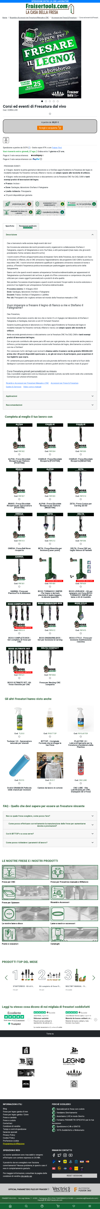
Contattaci (7, 1123)
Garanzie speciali (10, 1132)
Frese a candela (9, 1117)
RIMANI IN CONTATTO (62, 1150)
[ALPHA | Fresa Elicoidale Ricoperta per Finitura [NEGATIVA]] (50, 480)
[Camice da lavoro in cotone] (50, 764)
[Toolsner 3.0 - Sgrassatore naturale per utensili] (19, 718)
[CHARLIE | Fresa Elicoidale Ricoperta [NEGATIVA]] (81, 436)
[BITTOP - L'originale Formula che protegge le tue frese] (50, 718)
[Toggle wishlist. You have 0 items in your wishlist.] (74, 1206)
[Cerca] (26, 1206)
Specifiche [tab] (9, 226)
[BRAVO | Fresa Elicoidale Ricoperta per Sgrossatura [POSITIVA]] (19, 480)
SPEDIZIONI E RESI (11, 1150)
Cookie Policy (9, 1138)
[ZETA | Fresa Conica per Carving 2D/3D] (81, 480)
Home (4, 18)
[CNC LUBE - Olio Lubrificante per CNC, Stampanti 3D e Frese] (81, 764)
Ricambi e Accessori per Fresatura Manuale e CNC (29, 18)
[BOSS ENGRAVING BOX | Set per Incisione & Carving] (50, 614)
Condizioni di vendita (11, 1126)
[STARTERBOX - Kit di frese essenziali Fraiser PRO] (27, 974)
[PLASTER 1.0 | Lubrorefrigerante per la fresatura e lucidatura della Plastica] (81, 718)
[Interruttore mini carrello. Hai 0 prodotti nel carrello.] (58, 1206)
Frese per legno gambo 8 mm (15, 1112)
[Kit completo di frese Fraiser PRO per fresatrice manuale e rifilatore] (54, 974)
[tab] (28, 226)
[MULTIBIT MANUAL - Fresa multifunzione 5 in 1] (80, 974)
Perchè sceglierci (61, 1104)
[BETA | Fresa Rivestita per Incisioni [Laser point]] (50, 525)
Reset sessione (74, 1176)
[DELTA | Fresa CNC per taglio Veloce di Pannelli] (81, 525)
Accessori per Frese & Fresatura (64, 18)
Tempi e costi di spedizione (14, 1129)
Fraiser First (57, 147)
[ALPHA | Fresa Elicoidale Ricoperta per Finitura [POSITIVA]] (19, 436)
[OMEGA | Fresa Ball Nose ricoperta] (19, 525)
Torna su (50, 1034)
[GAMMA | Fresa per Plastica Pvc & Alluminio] (19, 568)
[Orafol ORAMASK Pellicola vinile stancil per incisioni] (19, 764)
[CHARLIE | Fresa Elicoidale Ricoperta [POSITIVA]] (50, 436)
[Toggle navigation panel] (90, 1206)
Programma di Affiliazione (14, 1144)
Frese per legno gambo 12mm (16, 1114)
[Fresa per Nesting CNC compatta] (50, 659)
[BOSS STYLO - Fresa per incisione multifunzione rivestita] (81, 614)
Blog (5, 1109)
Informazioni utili (12, 1104)
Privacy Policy (9, 1135)
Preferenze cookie (11, 1141)
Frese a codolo (9, 1120)
